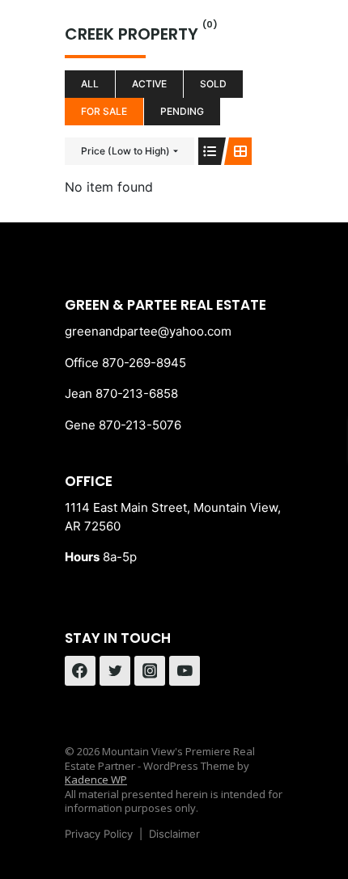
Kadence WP (96, 779)
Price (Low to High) (125, 151)
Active (149, 84)
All (90, 84)
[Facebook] (80, 671)
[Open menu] (268, 40)
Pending (182, 111)
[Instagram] (149, 671)
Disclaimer (174, 833)
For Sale (104, 111)
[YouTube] (184, 671)
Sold (213, 84)
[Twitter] (115, 671)
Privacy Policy (99, 833)
